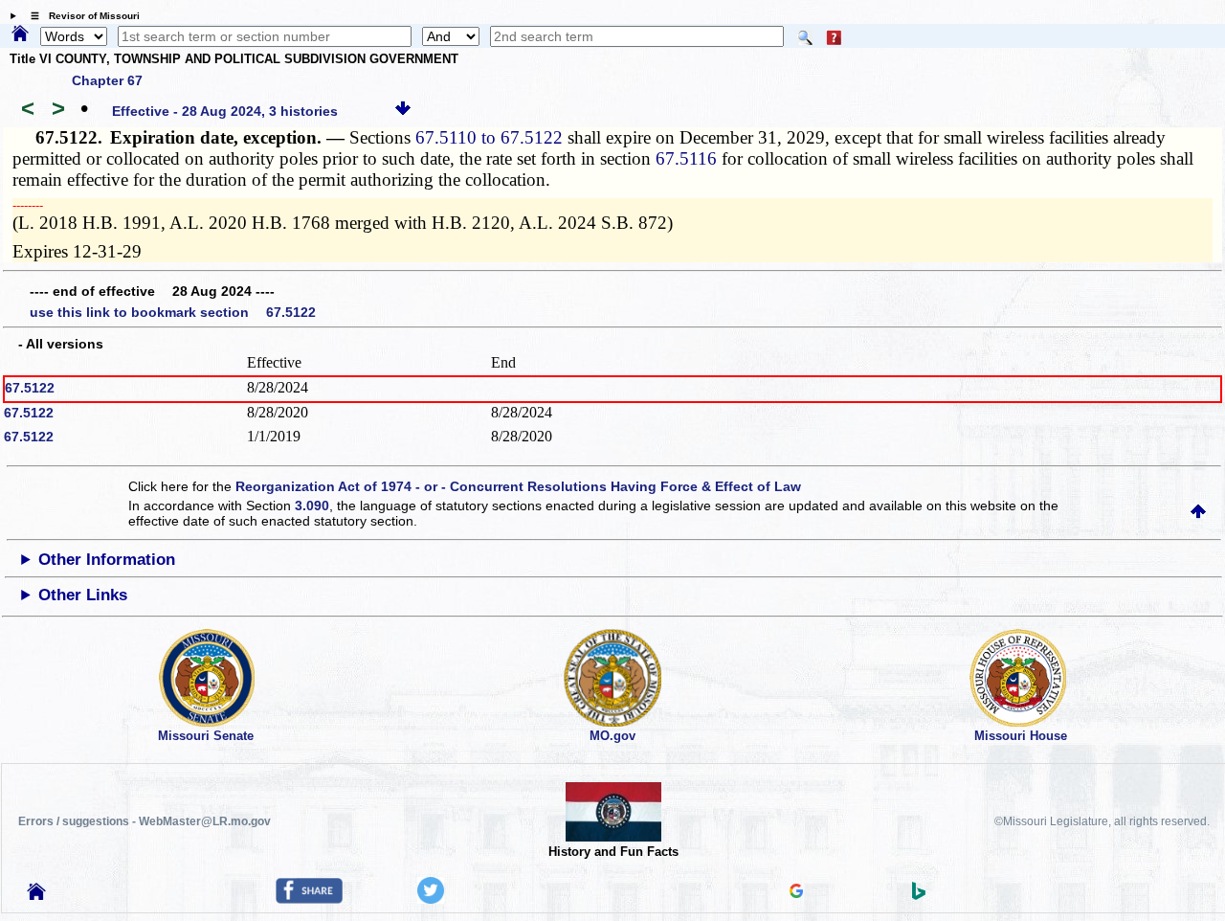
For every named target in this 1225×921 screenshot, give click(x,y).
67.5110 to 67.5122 (489, 137)
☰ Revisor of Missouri (80, 16)
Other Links (82, 595)
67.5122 (30, 387)
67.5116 (686, 158)
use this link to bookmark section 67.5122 (173, 312)
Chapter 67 (107, 80)
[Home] (20, 34)
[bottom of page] (403, 111)
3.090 (312, 505)
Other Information (106, 559)
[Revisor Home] (36, 895)
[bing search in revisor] (918, 895)
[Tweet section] (430, 899)
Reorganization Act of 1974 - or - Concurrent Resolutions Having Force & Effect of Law (518, 486)
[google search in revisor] (796, 893)
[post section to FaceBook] (309, 899)
